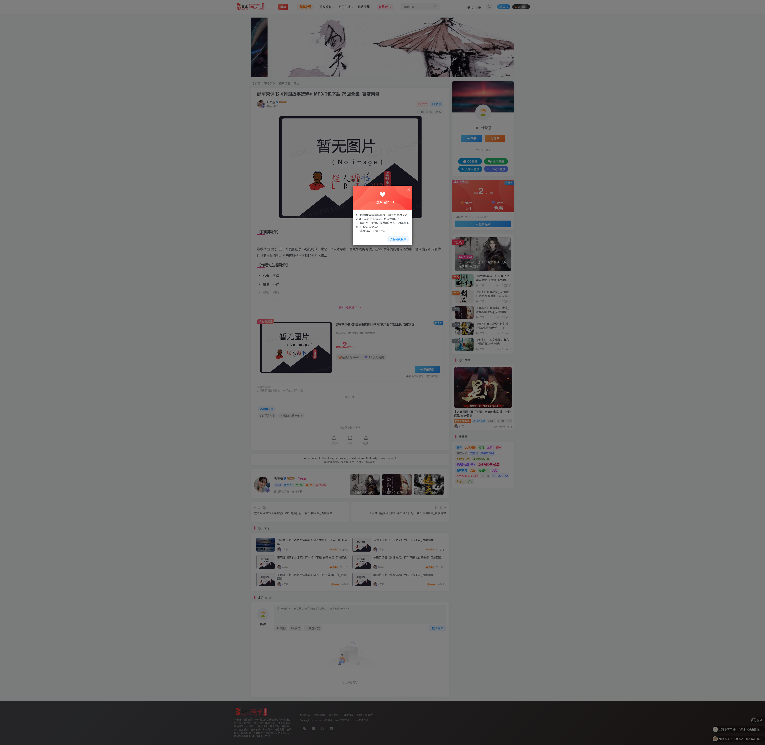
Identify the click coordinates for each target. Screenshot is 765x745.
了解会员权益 (398, 239)
